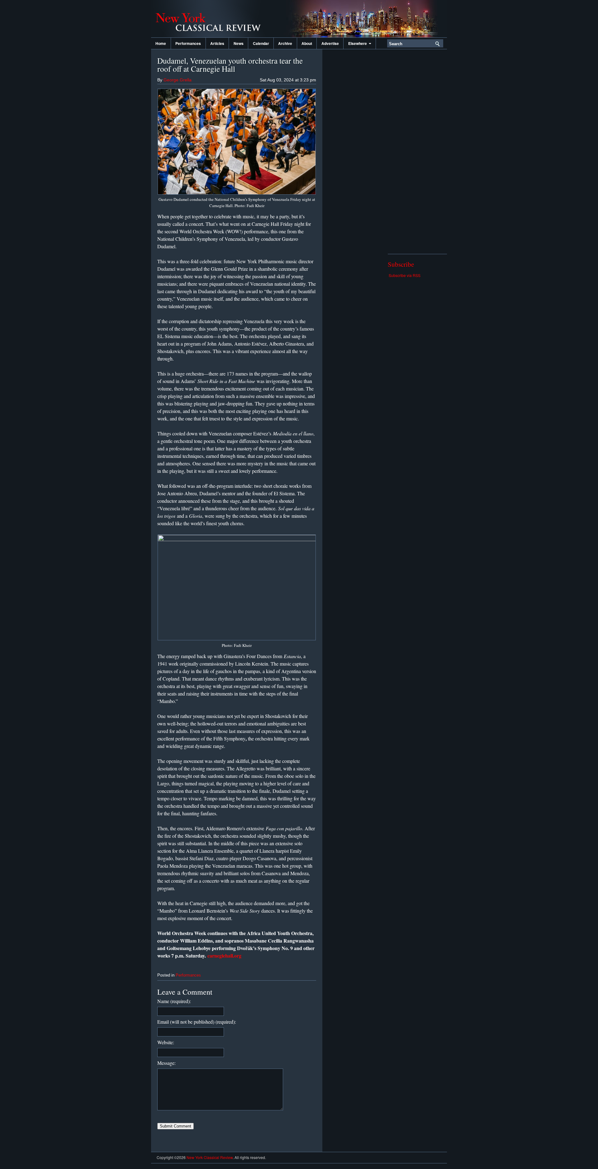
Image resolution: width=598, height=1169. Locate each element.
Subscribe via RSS (404, 275)
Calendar (261, 43)
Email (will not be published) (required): (196, 1021)
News (239, 43)
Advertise (330, 43)
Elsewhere (358, 43)
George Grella (178, 79)
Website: (165, 1042)
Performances (188, 43)
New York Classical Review (213, 18)
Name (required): (174, 1001)
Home (160, 43)
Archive (285, 43)
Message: (166, 1063)
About (306, 43)
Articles (217, 43)
